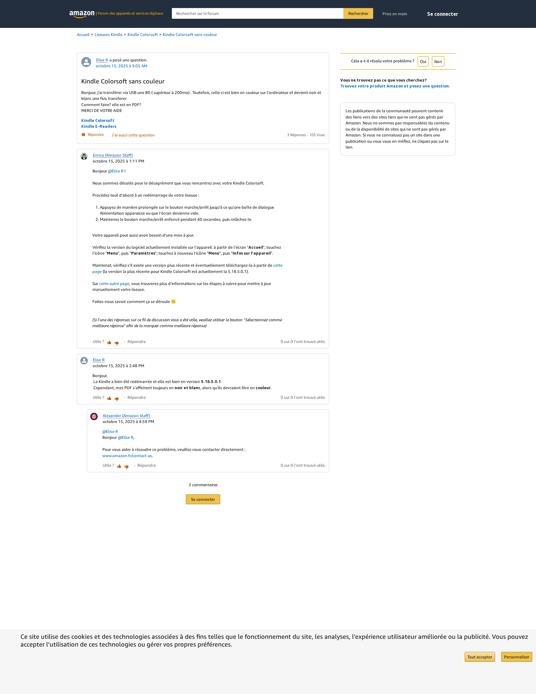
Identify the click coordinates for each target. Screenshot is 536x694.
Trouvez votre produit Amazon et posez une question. (395, 85)
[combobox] (272, 13)
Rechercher (358, 13)
